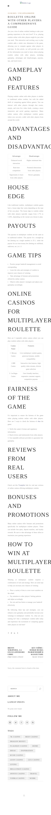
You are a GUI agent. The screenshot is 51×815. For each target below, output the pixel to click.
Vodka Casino (17, 778)
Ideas (13, 751)
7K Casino (15, 737)
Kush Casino (16, 755)
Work (33, 778)
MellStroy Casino (19, 769)
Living (13, 764)
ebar (39, 421)
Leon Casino (16, 760)
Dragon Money (18, 741)
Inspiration (27, 751)
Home (35, 746)
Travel (33, 774)
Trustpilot (21, 485)
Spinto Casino (17, 774)
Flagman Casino (18, 746)
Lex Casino (33, 760)
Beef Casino (31, 737)
